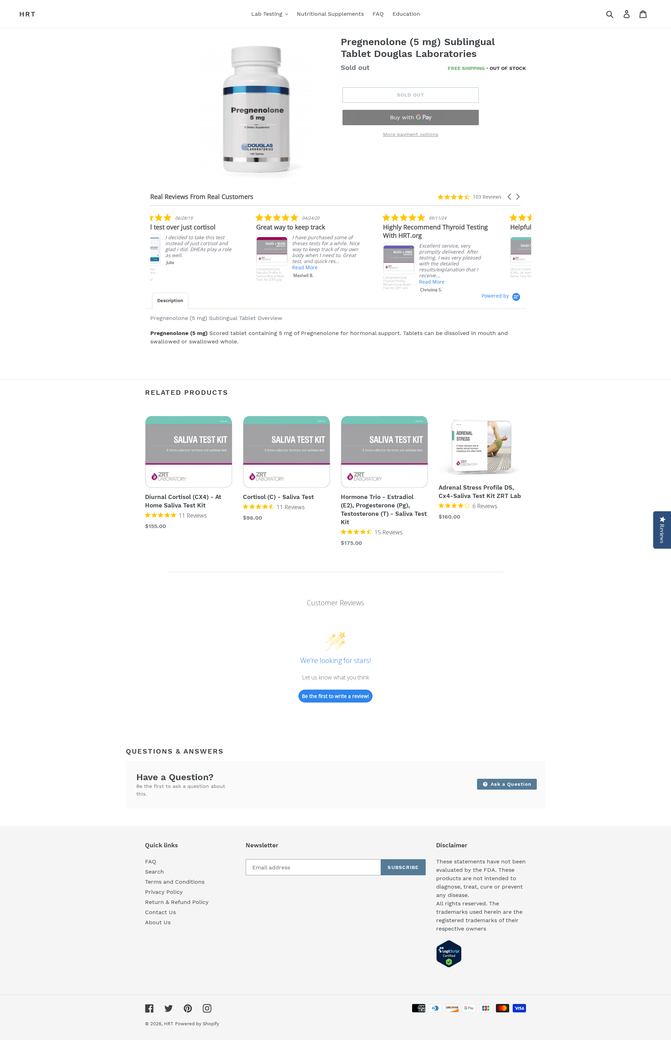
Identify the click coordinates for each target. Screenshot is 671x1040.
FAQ (150, 861)
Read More (199, 267)
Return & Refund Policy (177, 902)
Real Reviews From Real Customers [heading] (201, 197)
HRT (27, 14)
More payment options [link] (410, 134)
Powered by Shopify (197, 1023)
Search (154, 871)
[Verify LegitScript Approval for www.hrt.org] (449, 965)
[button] (510, 197)
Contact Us (160, 912)
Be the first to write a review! (335, 696)
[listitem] (202, 247)
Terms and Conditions (174, 881)
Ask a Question (510, 784)
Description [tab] (170, 300)
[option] (256, 111)
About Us (158, 922)
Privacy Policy (164, 892)
